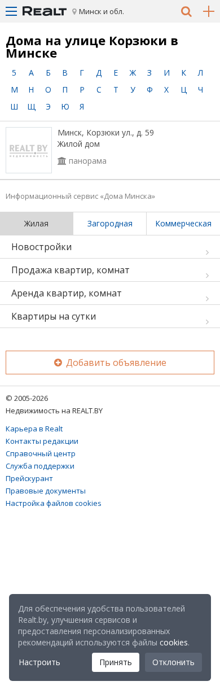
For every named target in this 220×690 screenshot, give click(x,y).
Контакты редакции (42, 441)
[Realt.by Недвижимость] (45, 11)
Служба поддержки (40, 466)
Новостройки (41, 247)
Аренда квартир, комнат (66, 293)
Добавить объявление (115, 362)
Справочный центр (41, 453)
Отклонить (173, 662)
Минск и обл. (101, 11)
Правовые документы (46, 491)
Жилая (36, 223)
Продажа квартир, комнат (70, 270)
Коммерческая (183, 223)
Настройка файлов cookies (54, 503)
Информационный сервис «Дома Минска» (80, 196)
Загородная (110, 223)
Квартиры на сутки (53, 316)
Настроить (39, 662)
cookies (174, 642)
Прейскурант (29, 478)
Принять (115, 662)
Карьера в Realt (34, 428)
